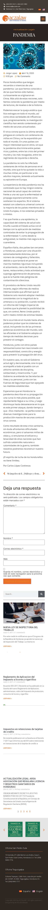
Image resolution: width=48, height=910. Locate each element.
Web (5, 559)
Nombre (8, 538)
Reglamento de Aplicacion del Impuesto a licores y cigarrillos (19, 678)
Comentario (9, 506)
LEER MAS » (7, 646)
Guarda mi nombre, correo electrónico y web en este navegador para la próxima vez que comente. (22, 574)
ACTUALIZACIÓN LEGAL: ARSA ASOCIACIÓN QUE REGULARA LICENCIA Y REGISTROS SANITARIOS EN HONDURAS (24, 782)
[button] (43, 18)
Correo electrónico (13, 549)
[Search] (41, 594)
